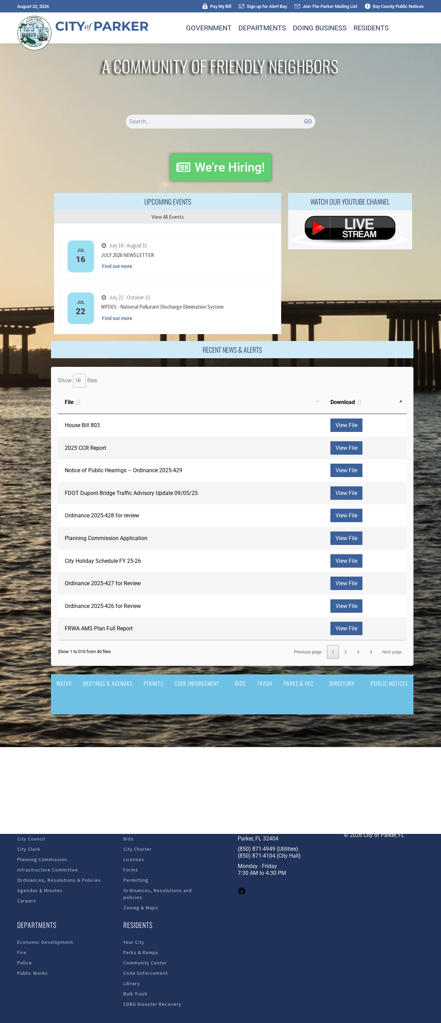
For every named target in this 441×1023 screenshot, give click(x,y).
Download (342, 402)
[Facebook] (242, 893)
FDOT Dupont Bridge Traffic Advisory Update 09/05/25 (131, 493)
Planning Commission (42, 859)
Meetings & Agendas (107, 683)
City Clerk (28, 849)
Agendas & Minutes (40, 890)
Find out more (117, 266)
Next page (392, 651)
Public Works (32, 973)
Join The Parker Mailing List (329, 6)
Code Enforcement (197, 683)
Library (131, 983)
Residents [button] (371, 28)
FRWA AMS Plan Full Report (99, 628)
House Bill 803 (82, 425)
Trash (264, 683)
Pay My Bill (220, 6)
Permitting (135, 880)
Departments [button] (262, 28)
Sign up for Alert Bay (267, 6)
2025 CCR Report (85, 448)
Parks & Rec (299, 683)
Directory (342, 683)
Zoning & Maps (140, 908)
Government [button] (209, 28)
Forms (130, 870)
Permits (153, 683)
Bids (240, 683)
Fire (22, 952)
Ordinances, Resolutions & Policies (59, 880)
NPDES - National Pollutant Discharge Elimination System (162, 306)
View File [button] (346, 425)
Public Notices (389, 683)
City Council (31, 839)
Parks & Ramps (140, 952)
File (69, 402)
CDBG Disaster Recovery (152, 1004)
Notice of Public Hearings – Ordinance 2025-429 (123, 470)
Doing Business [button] (320, 28)
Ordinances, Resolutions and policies (157, 893)
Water (64, 683)
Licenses (133, 859)
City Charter (137, 849)
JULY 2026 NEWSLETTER (127, 255)
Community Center (145, 963)
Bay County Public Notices (398, 6)
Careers (26, 901)
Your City (133, 942)
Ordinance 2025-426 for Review (103, 606)
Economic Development (45, 942)
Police (24, 963)
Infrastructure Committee (47, 870)
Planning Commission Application (106, 538)
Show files (77, 380)
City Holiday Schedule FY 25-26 (103, 561)
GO (308, 121)
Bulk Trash (135, 994)
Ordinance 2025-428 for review (102, 515)
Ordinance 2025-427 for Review (103, 583)
